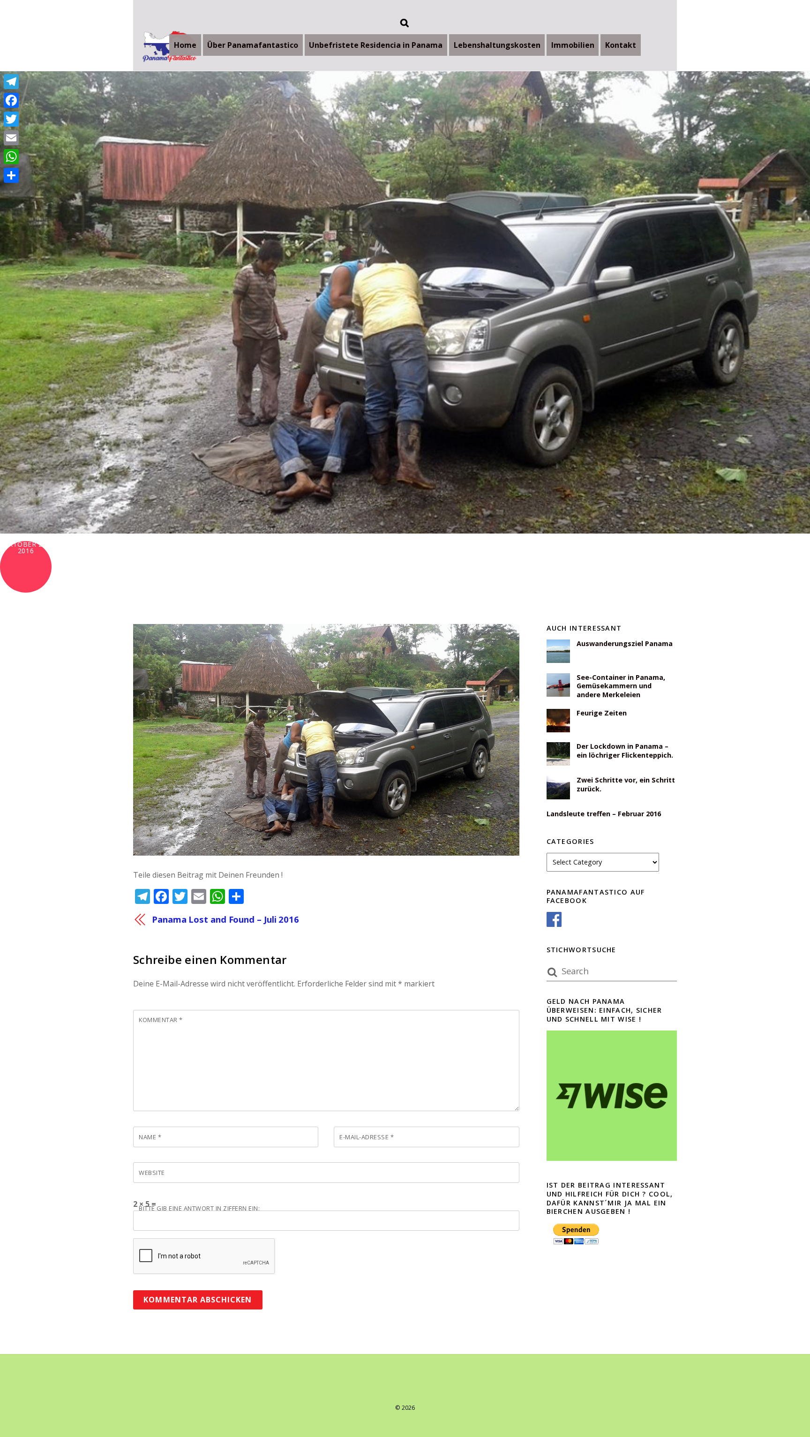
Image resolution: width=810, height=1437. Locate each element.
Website (152, 1172)
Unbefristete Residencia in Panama (375, 45)
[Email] (11, 137)
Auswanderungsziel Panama (625, 644)
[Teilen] (11, 175)
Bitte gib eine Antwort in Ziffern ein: (199, 1208)
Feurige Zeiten (602, 713)
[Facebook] (11, 100)
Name (150, 1137)
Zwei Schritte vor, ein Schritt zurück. (626, 784)
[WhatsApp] (11, 156)
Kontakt (620, 45)
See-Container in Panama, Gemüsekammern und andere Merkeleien (621, 686)
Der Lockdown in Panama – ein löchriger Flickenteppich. (625, 751)
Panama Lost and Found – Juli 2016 (225, 919)
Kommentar (161, 1020)
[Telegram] (11, 81)
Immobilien (572, 45)
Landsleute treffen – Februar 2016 (604, 814)
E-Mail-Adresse (366, 1137)
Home (185, 45)
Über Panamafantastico (252, 45)
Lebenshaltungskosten (497, 45)
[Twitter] (11, 119)
